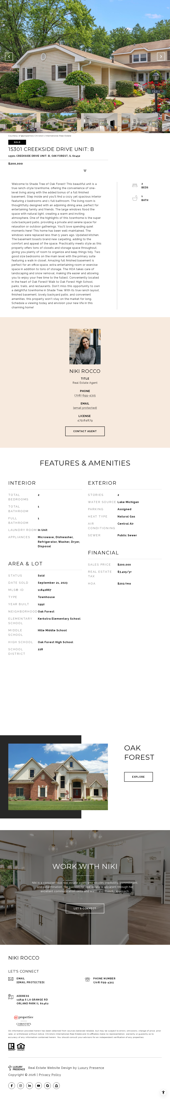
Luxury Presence (91, 1068)
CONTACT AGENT (85, 431)
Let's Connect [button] (85, 908)
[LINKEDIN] (29, 1085)
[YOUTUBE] (38, 1085)
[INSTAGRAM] (20, 1085)
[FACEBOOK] (11, 1085)
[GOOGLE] (47, 1085)
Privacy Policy (50, 1075)
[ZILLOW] (56, 1085)
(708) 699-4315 (85, 395)
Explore (138, 777)
